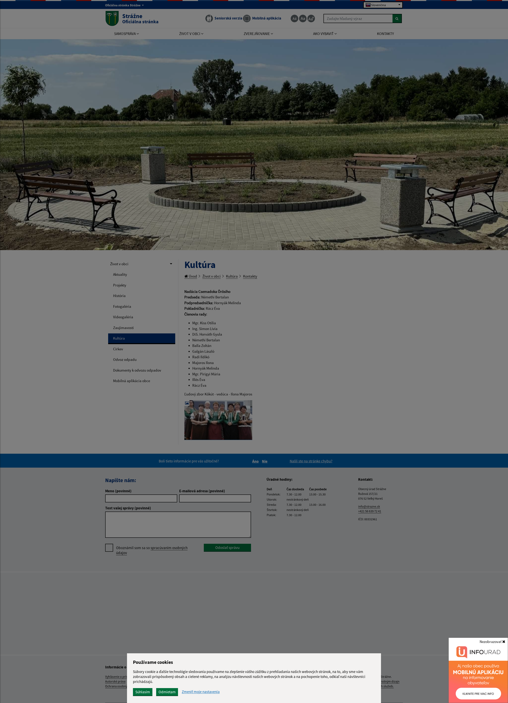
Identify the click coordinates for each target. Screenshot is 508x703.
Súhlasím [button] (142, 691)
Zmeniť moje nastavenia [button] (201, 692)
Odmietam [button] (167, 691)
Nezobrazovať (491, 641)
